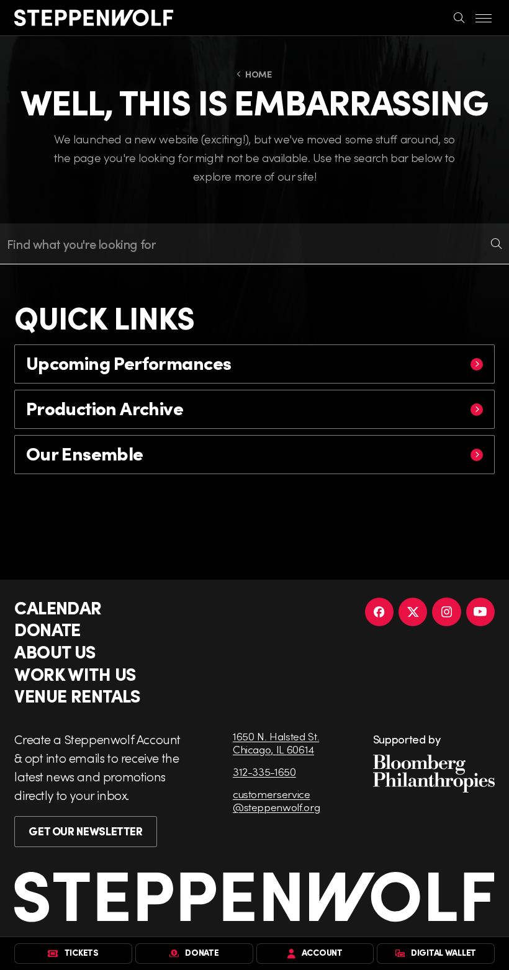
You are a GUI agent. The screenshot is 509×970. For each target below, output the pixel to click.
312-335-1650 (264, 771)
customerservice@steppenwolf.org (276, 801)
